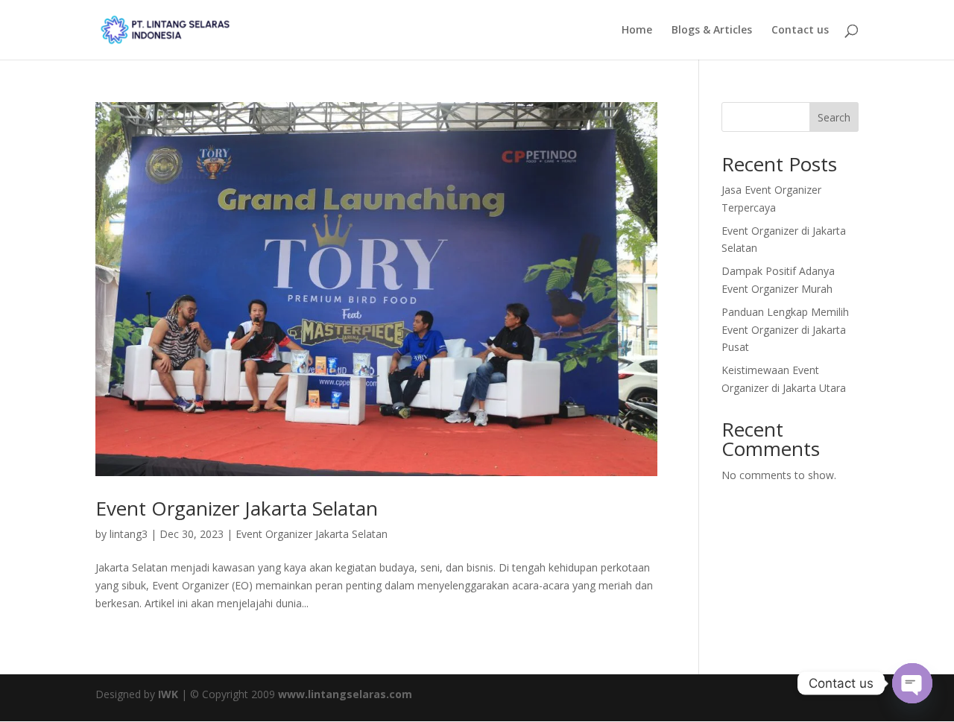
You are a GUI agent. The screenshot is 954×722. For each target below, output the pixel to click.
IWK (168, 694)
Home (637, 31)
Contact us (800, 31)
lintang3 (129, 534)
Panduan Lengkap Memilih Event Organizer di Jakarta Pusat (785, 330)
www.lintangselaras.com (345, 694)
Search (834, 117)
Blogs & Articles (712, 31)
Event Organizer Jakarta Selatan (236, 508)
